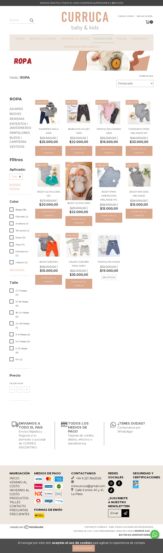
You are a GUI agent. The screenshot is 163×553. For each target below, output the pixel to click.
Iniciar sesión (144, 16)
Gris (14, 176)
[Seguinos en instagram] (111, 483)
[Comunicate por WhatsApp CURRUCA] (154, 534)
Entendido (83, 548)
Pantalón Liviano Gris (109, 130)
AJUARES (16, 109)
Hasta (19, 383)
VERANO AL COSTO (42, 38)
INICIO (20, 38)
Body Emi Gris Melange (139, 193)
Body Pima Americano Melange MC (108, 195)
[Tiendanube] (27, 528)
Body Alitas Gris (78, 203)
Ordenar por (146, 75)
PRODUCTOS (103, 38)
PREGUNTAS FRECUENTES (82, 46)
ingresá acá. (142, 531)
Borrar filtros (15, 186)
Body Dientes (49, 261)
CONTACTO (139, 38)
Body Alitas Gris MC (48, 193)
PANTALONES (20, 133)
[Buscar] (31, 20)
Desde (12, 383)
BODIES (15, 114)
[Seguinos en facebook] (119, 483)
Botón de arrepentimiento (136, 535)
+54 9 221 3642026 (88, 478)
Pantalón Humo (109, 261)
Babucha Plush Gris (78, 130)
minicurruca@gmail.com (88, 486)
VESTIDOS (17, 147)
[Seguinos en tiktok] (111, 490)
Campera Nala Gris (49, 130)
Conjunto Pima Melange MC (138, 130)
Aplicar (27, 389)
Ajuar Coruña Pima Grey (79, 263)
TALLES (122, 38)
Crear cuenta (126, 16)
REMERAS (17, 119)
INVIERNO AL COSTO (75, 38)
